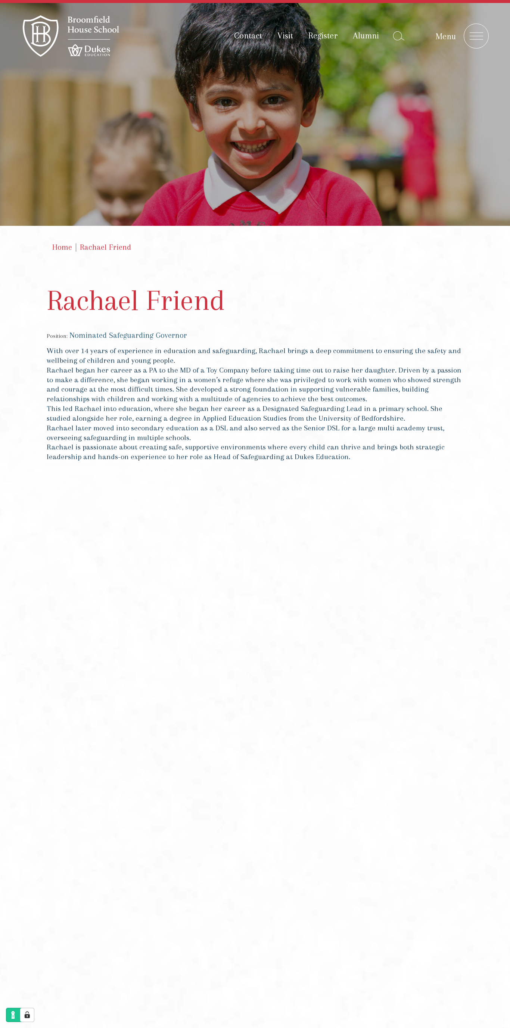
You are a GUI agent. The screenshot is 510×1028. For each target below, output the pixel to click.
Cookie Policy (253, 869)
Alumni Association (253, 760)
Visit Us (313, 736)
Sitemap (156, 869)
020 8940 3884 (242, 673)
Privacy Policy (200, 869)
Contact (248, 35)
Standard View (270, 661)
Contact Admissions (402, 736)
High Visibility (322, 661)
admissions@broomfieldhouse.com (284, 686)
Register (323, 35)
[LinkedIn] (451, 679)
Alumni (366, 35)
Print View (224, 661)
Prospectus (239, 736)
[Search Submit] (398, 35)
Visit (285, 35)
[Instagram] (451, 644)
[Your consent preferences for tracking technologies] (27, 1015)
